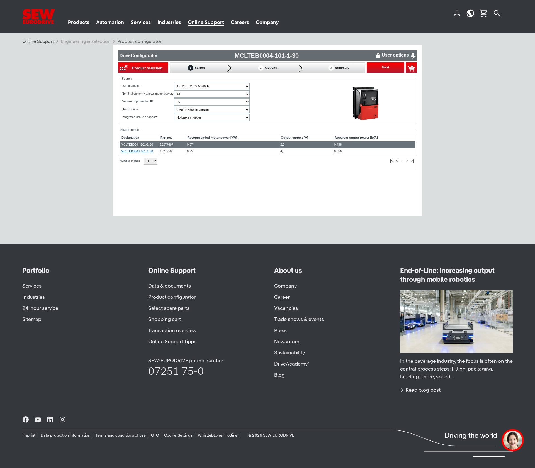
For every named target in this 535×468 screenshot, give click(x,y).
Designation (130, 137)
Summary (339, 67)
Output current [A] (294, 137)
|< (391, 161)
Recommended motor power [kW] (212, 137)
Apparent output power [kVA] (356, 137)
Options (268, 67)
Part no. (166, 137)
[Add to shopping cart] (411, 67)
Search (197, 67)
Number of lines (130, 160)
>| (412, 161)
